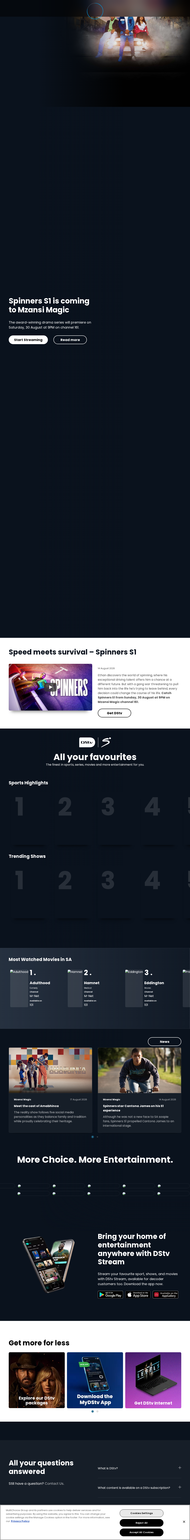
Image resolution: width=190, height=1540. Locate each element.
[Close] (184, 1522)
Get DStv (41, 346)
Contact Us (54, 1483)
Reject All (142, 1523)
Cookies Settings (141, 1513)
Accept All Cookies (141, 1532)
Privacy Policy (20, 1521)
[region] (95, 1522)
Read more (80, 346)
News (164, 1041)
